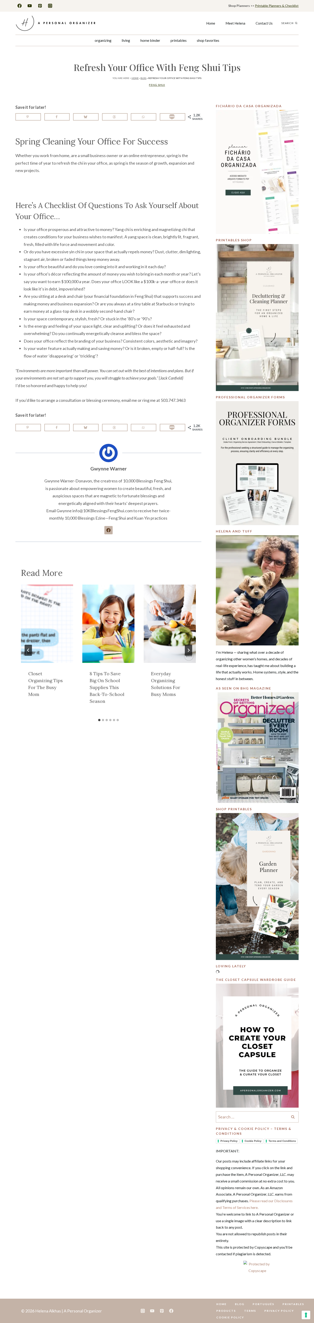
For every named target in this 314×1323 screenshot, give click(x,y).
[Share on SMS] (172, 117)
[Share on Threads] (115, 117)
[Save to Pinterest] (28, 117)
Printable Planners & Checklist (277, 6)
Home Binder (150, 40)
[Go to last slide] (28, 650)
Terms (250, 1310)
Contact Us (264, 23)
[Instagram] (50, 6)
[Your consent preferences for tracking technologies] (306, 1315)
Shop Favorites (208, 40)
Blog (143, 78)
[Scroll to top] (303, 1305)
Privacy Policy (228, 1141)
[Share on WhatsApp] (143, 117)
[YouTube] (30, 6)
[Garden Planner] (257, 886)
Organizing (103, 40)
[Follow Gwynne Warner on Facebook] (108, 530)
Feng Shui (157, 85)
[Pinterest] (40, 6)
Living (126, 40)
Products (226, 1310)
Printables (179, 40)
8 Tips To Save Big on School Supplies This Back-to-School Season (107, 687)
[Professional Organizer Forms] (257, 463)
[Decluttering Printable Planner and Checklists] (257, 317)
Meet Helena (235, 23)
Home (210, 23)
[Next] (188, 650)
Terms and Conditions (282, 1141)
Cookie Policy (253, 1141)
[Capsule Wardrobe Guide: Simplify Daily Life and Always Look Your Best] (257, 1046)
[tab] (99, 720)
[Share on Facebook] (57, 117)
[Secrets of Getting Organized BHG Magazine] (257, 747)
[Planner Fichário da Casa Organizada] (257, 172)
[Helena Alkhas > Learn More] (257, 590)
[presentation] (47, 624)
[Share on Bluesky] (86, 117)
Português (263, 1304)
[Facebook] (19, 6)
